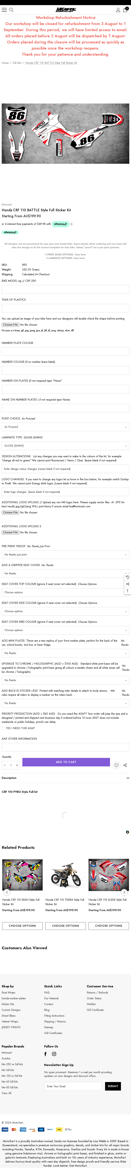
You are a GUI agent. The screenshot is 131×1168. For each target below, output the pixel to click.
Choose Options (22, 926)
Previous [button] (6, 892)
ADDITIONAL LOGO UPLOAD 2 (21, 526)
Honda (18, 1149)
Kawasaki (48, 1149)
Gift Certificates (53, 1033)
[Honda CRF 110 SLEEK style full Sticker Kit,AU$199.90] (109, 875)
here (83, 254)
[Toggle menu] (4, 9)
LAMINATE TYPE (22, 437)
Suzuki (91, 1149)
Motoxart (7, 204)
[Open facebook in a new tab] (44, 1054)
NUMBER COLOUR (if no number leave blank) (28, 362)
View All (6, 1093)
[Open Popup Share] (125, 765)
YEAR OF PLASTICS (14, 300)
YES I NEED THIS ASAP (20, 728)
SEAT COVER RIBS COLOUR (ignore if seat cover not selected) (49, 622)
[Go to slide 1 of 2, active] (63, 936)
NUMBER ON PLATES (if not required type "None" (32, 381)
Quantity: (7, 757)
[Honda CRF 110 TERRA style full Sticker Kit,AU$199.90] (65, 875)
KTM (38, 1149)
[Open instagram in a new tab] (54, 1054)
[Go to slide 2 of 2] (68, 936)
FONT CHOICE (18, 418)
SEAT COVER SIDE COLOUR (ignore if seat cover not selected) (49, 603)
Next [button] (124, 892)
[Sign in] (118, 9)
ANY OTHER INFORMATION (19, 739)
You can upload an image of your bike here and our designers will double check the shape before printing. (63, 319)
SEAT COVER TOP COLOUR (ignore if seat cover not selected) (49, 584)
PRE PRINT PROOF (25, 546)
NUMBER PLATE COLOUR (17, 343)
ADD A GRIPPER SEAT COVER (27, 565)
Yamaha (29, 1149)
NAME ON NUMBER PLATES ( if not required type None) (36, 400)
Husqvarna (62, 1149)
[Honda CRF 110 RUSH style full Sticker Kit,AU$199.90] (22, 875)
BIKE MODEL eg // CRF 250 (19, 281)
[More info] (10, 232)
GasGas (76, 1149)
